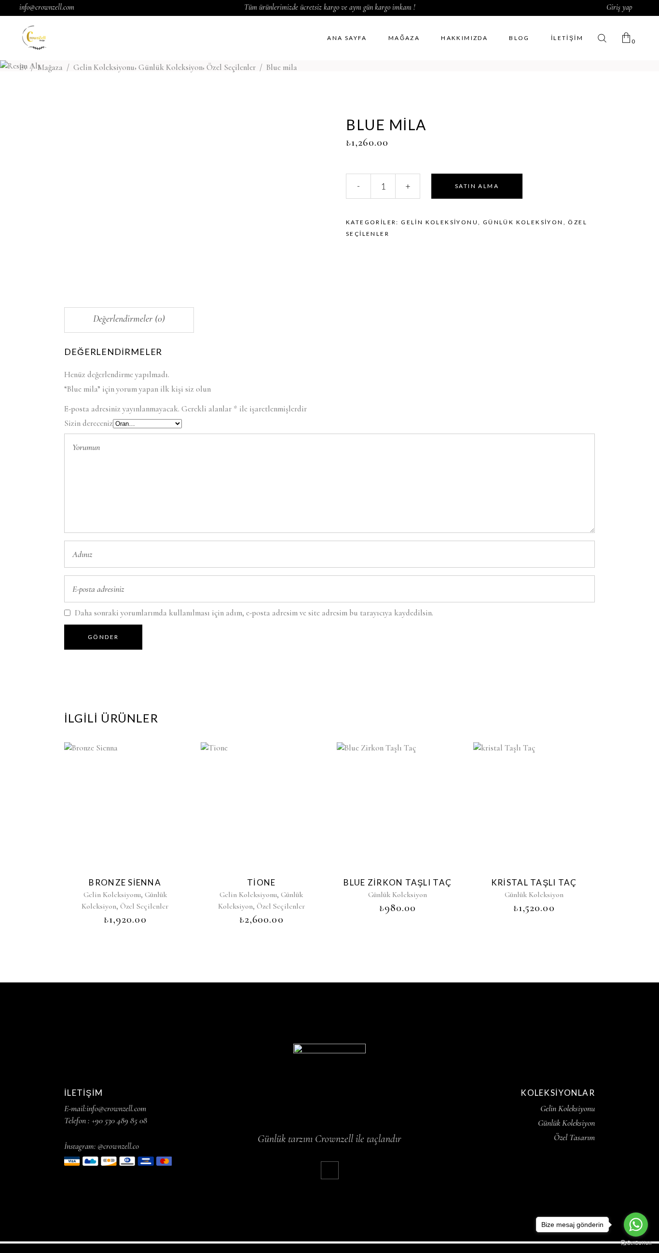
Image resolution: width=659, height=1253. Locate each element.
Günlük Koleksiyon (170, 67)
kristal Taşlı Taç (534, 882)
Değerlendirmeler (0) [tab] (129, 319)
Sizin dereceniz (88, 423)
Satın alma (477, 186)
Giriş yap (619, 7)
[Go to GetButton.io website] (635, 1243)
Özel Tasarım (574, 1137)
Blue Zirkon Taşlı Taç (397, 882)
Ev (23, 67)
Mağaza (50, 67)
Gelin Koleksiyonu (104, 67)
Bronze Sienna (125, 882)
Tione (261, 882)
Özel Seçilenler (231, 67)
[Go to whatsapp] (636, 1224)
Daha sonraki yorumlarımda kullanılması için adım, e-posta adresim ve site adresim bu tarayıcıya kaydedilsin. (254, 613)
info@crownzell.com (46, 7)
